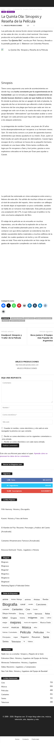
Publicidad (35, 739)
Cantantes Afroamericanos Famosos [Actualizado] (20, 541)
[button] (50, 3)
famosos (38, 614)
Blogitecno (5, 578)
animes (28, 599)
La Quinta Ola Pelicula (43, 318)
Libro (42, 618)
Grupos (13, 618)
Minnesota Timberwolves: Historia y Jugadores (19, 663)
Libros (49, 618)
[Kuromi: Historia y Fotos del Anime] (27, 514)
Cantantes (17, 609)
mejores (15, 622)
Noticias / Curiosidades (9, 632)
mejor (4, 622)
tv (24, 641)
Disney (21, 614)
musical (5, 627)
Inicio (3, 9)
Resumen (36, 637)
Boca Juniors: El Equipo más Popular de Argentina (42, 338)
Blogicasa (5, 566)
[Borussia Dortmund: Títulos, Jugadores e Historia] (27, 545)
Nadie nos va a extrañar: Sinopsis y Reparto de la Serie (22, 654)
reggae (15, 637)
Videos (30, 642)
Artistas (37, 599)
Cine (8, 9)
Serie (46, 637)
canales (30, 604)
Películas (10, 12)
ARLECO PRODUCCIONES (13, 25)
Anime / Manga (16, 599)
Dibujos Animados (9, 613)
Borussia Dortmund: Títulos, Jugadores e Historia (20, 550)
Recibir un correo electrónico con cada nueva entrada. (24, 442)
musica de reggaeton (30, 622)
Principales (6, 637)
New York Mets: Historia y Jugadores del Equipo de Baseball (24, 671)
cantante (5, 609)
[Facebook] (18, 724)
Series (5, 641)
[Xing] (27, 372)
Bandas (45, 599)
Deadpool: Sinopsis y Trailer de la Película (11, 336)
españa (29, 613)
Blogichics (5, 574)
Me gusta (47, 480)
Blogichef (4, 570)
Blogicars (4, 562)
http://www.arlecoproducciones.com (27, 365)
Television (16, 641)
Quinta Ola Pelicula (17, 321)
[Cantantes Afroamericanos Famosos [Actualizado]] (27, 536)
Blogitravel (5, 582)
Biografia (9, 604)
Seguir (48, 485)
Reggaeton (25, 637)
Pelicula (5, 321)
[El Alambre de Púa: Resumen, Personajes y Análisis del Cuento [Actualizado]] (27, 523)
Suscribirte (46, 491)
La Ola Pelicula (17, 318)
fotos (47, 613)
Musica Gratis (45, 623)
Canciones (41, 604)
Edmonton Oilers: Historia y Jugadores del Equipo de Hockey (24, 658)
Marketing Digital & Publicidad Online (15, 586)
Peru (48, 632)
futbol (5, 618)
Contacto (25, 739)
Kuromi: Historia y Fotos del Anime (14, 518)
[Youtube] (36, 724)
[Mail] (24, 724)
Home (17, 739)
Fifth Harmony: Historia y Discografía (15, 509)
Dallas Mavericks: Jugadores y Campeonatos (18, 667)
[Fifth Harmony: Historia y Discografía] (27, 504)
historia (22, 618)
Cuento (35, 609)
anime (5, 599)
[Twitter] (30, 724)
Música (26, 627)
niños (35, 627)
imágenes (32, 617)
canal (22, 604)
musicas (15, 627)
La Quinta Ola (29, 318)
